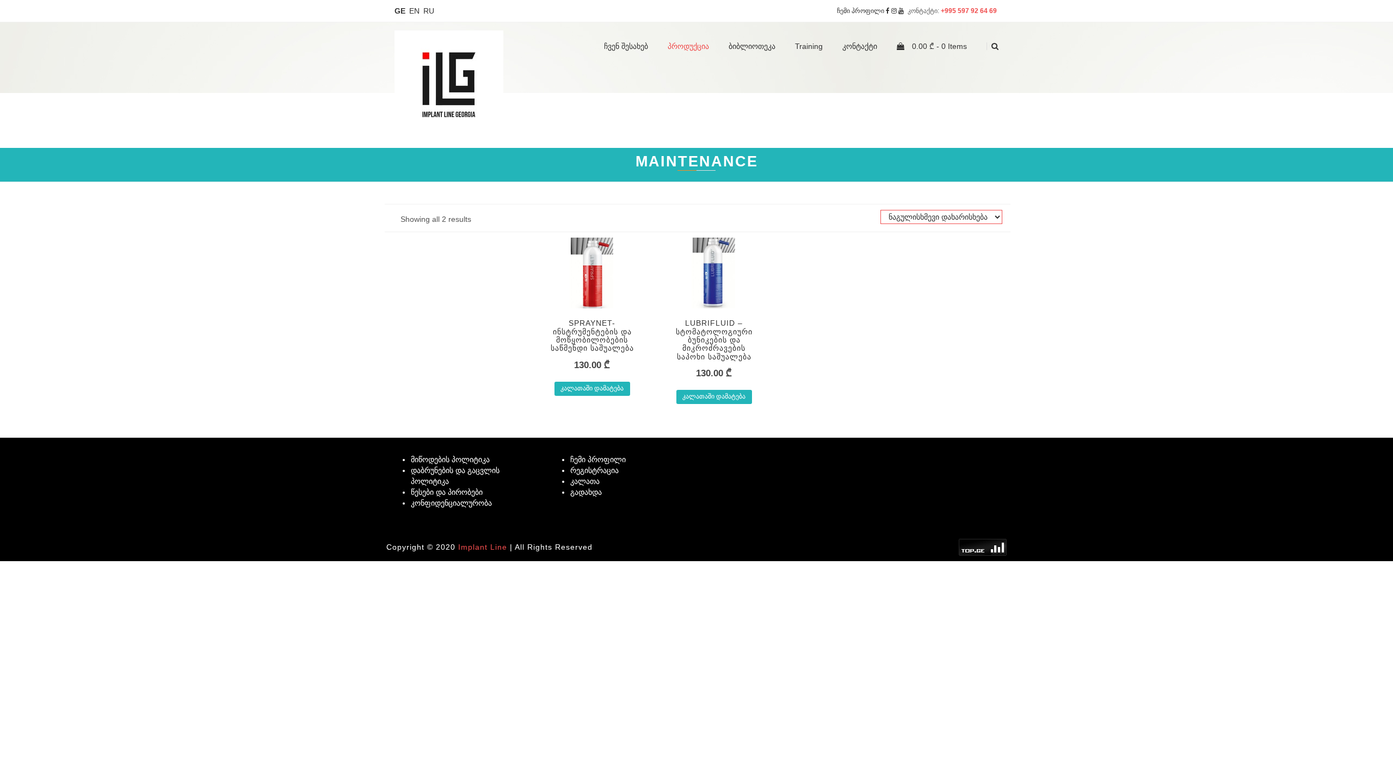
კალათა (585, 481)
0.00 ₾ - (938, 46)
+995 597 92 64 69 (969, 10)
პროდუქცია (688, 46)
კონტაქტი (859, 46)
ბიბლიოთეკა (752, 46)
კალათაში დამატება (592, 388)
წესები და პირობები (447, 492)
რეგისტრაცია (594, 470)
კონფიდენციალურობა (451, 503)
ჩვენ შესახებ (626, 46)
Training (809, 46)
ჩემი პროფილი (860, 10)
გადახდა (586, 492)
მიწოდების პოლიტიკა (450, 459)
